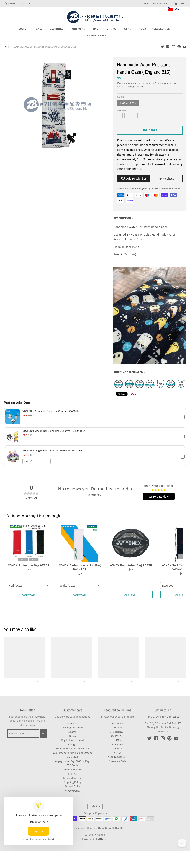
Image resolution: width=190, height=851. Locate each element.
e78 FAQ (72, 774)
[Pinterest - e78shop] (179, 46)
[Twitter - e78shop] (162, 46)
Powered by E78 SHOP (95, 839)
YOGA (117, 753)
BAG (116, 740)
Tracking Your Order (72, 727)
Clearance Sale (117, 761)
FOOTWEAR (116, 736)
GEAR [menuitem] (127, 28)
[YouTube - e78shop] (184, 46)
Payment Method (72, 769)
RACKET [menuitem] (23, 28)
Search (72, 731)
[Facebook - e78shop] (168, 46)
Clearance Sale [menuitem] (95, 35)
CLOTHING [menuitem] (56, 28)
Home (7, 47)
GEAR (116, 748)
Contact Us (173, 716)
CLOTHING (116, 731)
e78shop (100, 834)
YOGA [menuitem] (142, 28)
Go (43, 733)
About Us (72, 723)
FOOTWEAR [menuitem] (78, 28)
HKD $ (24, 3)
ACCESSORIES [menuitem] (161, 28)
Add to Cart (28, 594)
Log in (145, 3)
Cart (181, 3)
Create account (160, 3)
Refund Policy (72, 786)
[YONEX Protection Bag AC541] (28, 543)
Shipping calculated (128, 372)
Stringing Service (159, 83)
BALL (116, 727)
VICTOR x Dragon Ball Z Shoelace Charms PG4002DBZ (53, 430)
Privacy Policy (72, 790)
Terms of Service (72, 778)
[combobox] (36, 461)
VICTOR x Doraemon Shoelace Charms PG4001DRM (52, 411)
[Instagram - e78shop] (173, 46)
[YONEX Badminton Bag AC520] (131, 543)
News (72, 736)
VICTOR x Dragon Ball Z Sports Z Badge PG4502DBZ (52, 450)
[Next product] (181, 561)
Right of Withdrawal (72, 740)
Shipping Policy (72, 782)
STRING (116, 744)
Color (120, 97)
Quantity (122, 110)
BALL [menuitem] (39, 28)
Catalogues (72, 744)
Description (122, 218)
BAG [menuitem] (96, 28)
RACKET (116, 723)
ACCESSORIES (116, 757)
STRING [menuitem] (111, 28)
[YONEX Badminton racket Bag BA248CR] (79, 543)
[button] (95, 417)
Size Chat (72, 757)
